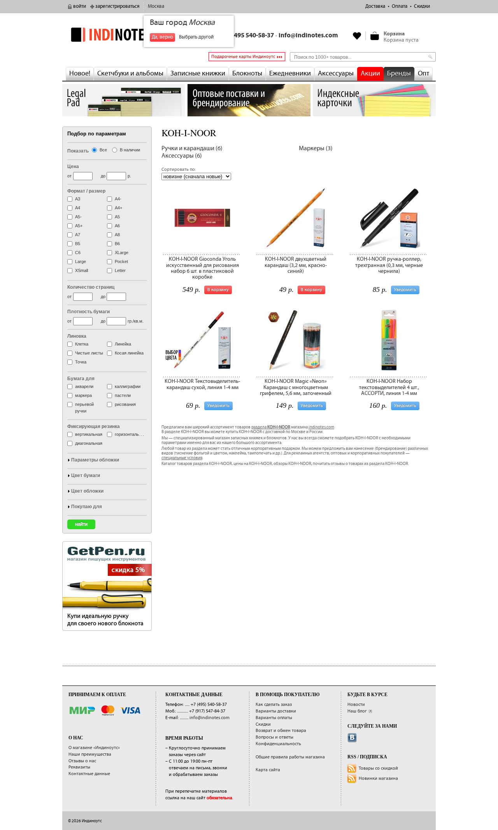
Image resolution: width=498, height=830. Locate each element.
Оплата (399, 6)
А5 (117, 216)
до (103, 176)
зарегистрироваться (117, 6)
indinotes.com (321, 427)
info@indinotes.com (308, 35)
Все (103, 149)
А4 (77, 207)
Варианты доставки (276, 711)
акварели (84, 386)
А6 (117, 225)
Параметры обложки (95, 460)
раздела (270, 427)
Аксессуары (336, 73)
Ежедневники (290, 73)
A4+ (118, 207)
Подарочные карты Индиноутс (243, 56)
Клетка (81, 344)
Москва (156, 6)
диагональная (88, 443)
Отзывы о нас (82, 760)
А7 (77, 234)
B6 (117, 243)
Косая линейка (129, 353)
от (69, 176)
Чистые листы (89, 353)
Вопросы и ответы (274, 737)
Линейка (123, 344)
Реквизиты (79, 767)
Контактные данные (89, 773)
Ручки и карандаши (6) (192, 148)
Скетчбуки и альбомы (130, 73)
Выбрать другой (196, 37)
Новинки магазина (378, 778)
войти (79, 6)
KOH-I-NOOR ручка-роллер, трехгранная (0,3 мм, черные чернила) (389, 265)
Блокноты (247, 73)
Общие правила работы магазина (290, 757)
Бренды (399, 73)
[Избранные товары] (357, 36)
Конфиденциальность (278, 743)
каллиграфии (127, 386)
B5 (77, 243)
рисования (125, 404)
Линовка (76, 336)
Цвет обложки (87, 491)
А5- (78, 216)
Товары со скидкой (378, 768)
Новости (356, 704)
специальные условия (181, 458)
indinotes (123, 34)
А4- (118, 199)
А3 (77, 199)
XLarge (121, 252)
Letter (120, 270)
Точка (80, 362)
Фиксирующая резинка (93, 426)
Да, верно (162, 37)
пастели (123, 395)
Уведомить (405, 289)
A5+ (78, 225)
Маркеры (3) (316, 148)
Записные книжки (197, 73)
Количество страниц (90, 287)
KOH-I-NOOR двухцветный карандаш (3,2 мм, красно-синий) (296, 265)
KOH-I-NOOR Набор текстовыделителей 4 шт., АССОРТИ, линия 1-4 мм (389, 387)
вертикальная (88, 434)
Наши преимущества (89, 754)
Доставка (375, 6)
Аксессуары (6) (181, 156)
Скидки (422, 6)
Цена (73, 166)
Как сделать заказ (274, 704)
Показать (78, 151)
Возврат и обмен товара (281, 730)
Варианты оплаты (274, 717)
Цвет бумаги (85, 475)
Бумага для (81, 378)
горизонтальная (130, 434)
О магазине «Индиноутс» (94, 747)
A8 (117, 234)
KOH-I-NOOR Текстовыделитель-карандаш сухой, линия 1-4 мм (202, 384)
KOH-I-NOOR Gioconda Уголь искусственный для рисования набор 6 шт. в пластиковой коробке (202, 268)
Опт (423, 73)
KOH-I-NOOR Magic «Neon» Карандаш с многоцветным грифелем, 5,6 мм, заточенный (295, 387)
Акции (370, 73)
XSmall (81, 270)
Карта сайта (268, 769)
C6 (78, 252)
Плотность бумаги (88, 311)
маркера (83, 395)
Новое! (79, 73)
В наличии (130, 149)
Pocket (121, 261)
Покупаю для (86, 506)
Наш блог (357, 711)
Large (80, 261)
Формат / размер (86, 191)
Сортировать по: (178, 169)
